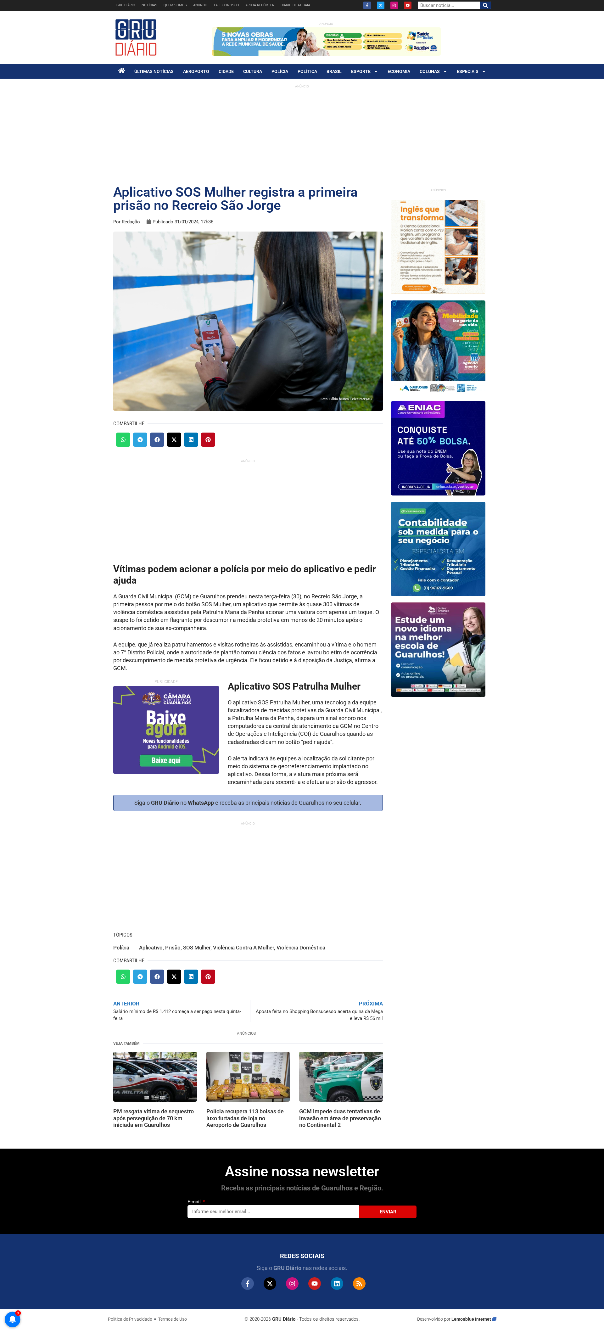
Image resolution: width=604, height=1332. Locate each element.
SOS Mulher (196, 947)
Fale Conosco (226, 5)
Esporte (361, 71)
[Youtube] (407, 5)
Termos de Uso (172, 1319)
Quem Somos (175, 5)
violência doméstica (301, 947)
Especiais (467, 71)
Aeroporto (196, 71)
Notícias (149, 5)
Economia (399, 71)
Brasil (334, 71)
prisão (173, 947)
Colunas (430, 71)
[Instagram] (394, 5)
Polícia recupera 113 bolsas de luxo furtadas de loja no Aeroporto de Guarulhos (245, 1118)
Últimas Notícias (154, 71)
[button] (123, 440)
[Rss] (359, 1283)
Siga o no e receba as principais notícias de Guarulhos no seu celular (247, 802)
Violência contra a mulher (243, 947)
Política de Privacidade (130, 1319)
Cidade (226, 71)
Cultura (252, 71)
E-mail (194, 1202)
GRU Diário (125, 5)
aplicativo (151, 947)
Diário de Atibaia (295, 5)
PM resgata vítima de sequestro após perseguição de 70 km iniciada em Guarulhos (153, 1118)
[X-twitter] (380, 5)
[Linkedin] (337, 1283)
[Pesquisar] (485, 5)
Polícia (279, 71)
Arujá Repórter (259, 5)
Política (307, 71)
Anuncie (200, 5)
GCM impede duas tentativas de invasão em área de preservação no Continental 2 (340, 1118)
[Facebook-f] (367, 5)
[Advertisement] (302, 135)
